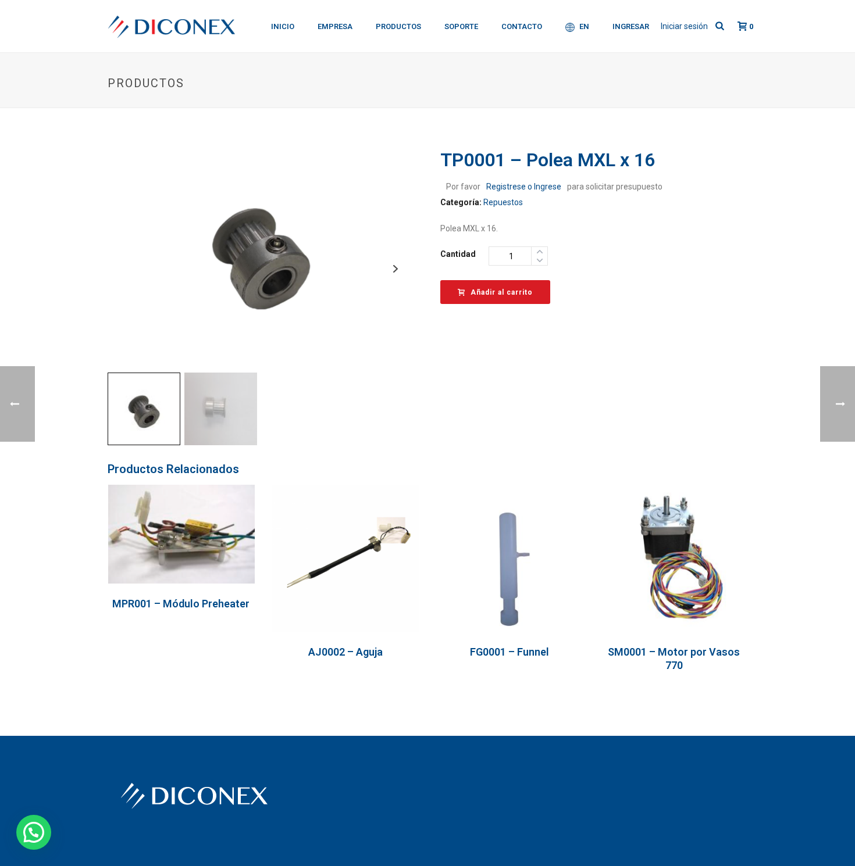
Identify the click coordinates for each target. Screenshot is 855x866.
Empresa (335, 26)
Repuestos (503, 202)
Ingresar (630, 26)
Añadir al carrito (502, 292)
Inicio (282, 26)
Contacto (521, 26)
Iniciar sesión (684, 26)
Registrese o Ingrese (523, 186)
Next (395, 269)
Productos (398, 26)
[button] (33, 832)
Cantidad (458, 254)
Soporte (461, 26)
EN (584, 26)
